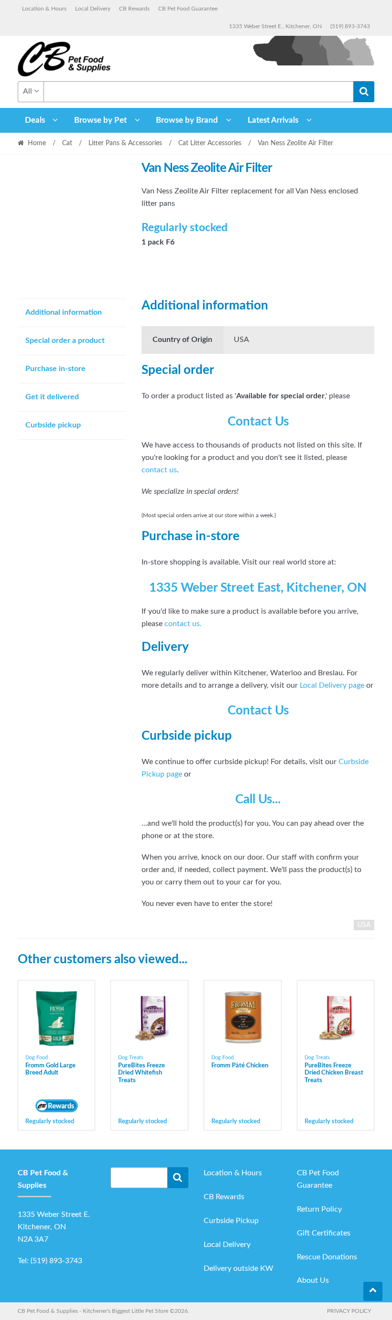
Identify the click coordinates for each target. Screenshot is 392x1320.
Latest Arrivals (273, 120)
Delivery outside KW (238, 1268)
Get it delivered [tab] (52, 397)
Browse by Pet (100, 120)
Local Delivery (92, 8)
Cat (67, 143)
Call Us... (258, 799)
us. (197, 624)
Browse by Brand (187, 120)
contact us (159, 470)
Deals (35, 120)
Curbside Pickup (231, 1220)
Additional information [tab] (63, 312)
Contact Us (258, 421)
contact (178, 624)
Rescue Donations (327, 1257)
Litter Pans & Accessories (125, 143)
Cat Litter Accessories (209, 143)
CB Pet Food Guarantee (188, 8)
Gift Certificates (323, 1233)
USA (364, 925)
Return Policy (319, 1209)
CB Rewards (134, 8)
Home (37, 143)
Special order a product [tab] (65, 340)
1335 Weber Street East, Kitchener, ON (258, 588)
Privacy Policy (349, 1311)
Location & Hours (44, 8)
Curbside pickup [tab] (53, 425)
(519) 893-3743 (350, 26)
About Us (313, 1280)
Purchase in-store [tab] (55, 369)
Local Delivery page (332, 685)
